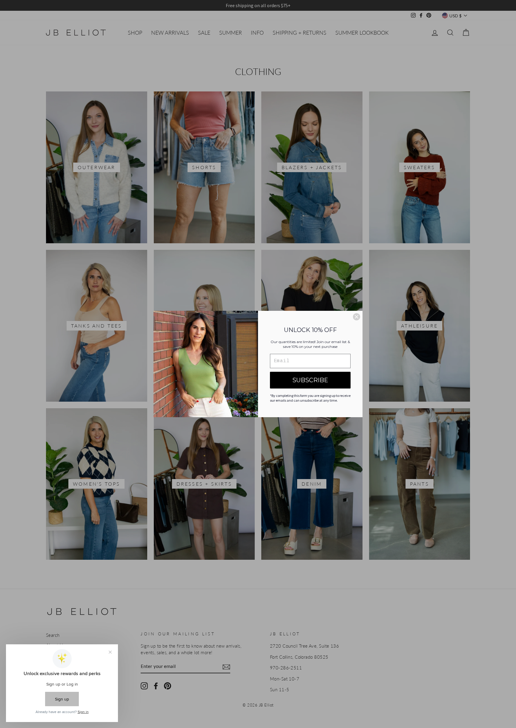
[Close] (356, 316)
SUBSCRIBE (310, 380)
